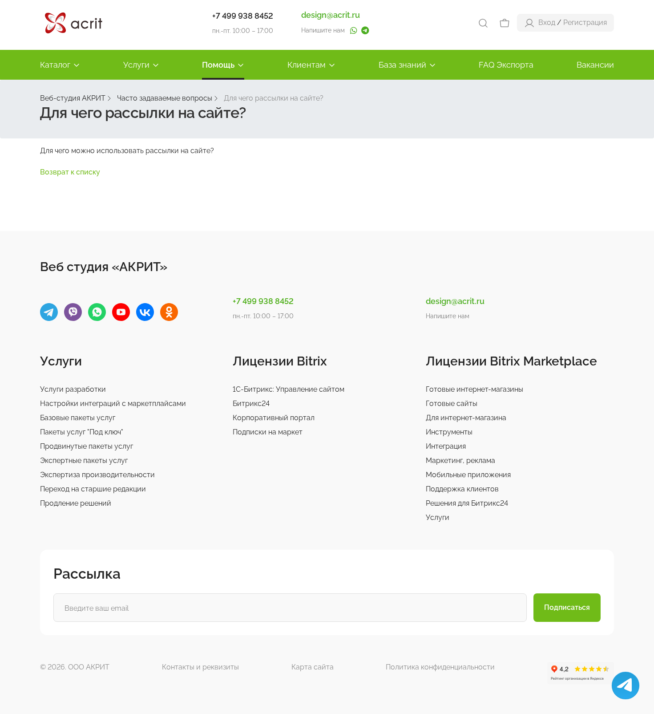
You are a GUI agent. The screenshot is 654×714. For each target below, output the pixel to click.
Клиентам (306, 64)
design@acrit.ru (330, 15)
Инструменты (449, 432)
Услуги (136, 64)
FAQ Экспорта (506, 64)
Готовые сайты (451, 403)
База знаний (402, 64)
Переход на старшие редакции (93, 489)
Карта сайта (312, 667)
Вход (546, 22)
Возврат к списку (70, 172)
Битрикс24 (251, 403)
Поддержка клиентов (462, 489)
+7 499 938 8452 (242, 15)
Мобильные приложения (468, 475)
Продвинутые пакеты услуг (86, 446)
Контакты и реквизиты (200, 667)
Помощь (218, 64)
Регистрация (585, 22)
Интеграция (446, 446)
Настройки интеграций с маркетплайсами (113, 403)
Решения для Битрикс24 (467, 503)
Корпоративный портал (274, 418)
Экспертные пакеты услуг (84, 460)
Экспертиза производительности (97, 475)
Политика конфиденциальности (440, 667)
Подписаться (567, 607)
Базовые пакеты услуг (77, 418)
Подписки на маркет (268, 432)
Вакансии (595, 64)
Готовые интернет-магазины (474, 389)
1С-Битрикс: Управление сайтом (288, 389)
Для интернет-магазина (466, 418)
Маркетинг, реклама (460, 460)
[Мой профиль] (529, 22)
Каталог (55, 64)
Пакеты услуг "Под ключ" (81, 432)
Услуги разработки (73, 389)
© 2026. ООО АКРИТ (74, 667)
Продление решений (75, 503)
